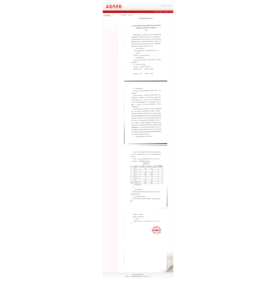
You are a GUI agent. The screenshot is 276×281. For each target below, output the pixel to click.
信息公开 (171, 11)
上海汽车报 (123, 15)
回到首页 (156, 11)
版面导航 (161, 11)
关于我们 (134, 274)
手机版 (142, 274)
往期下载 (166, 11)
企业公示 (138, 274)
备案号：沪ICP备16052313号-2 (144, 276)
